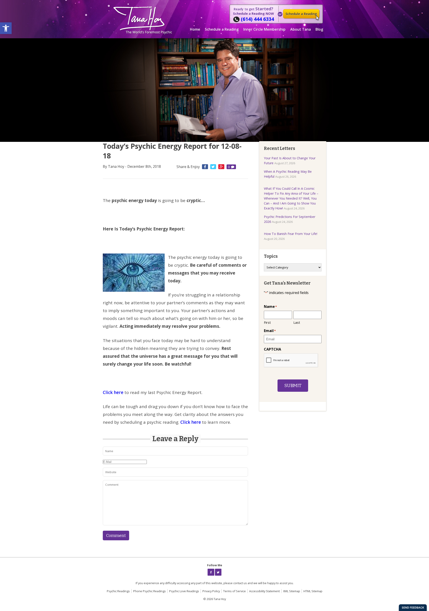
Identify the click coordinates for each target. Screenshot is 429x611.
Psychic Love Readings (184, 591)
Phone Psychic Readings (149, 591)
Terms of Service (234, 591)
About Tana (300, 29)
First (267, 322)
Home (195, 29)
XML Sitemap (291, 591)
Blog (319, 29)
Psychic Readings (118, 591)
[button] (6, 28)
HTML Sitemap (312, 591)
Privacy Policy (211, 591)
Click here (113, 392)
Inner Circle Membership (264, 29)
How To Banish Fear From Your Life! (290, 234)
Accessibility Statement (264, 591)
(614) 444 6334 (257, 19)
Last (296, 322)
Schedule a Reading (301, 14)
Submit (292, 385)
